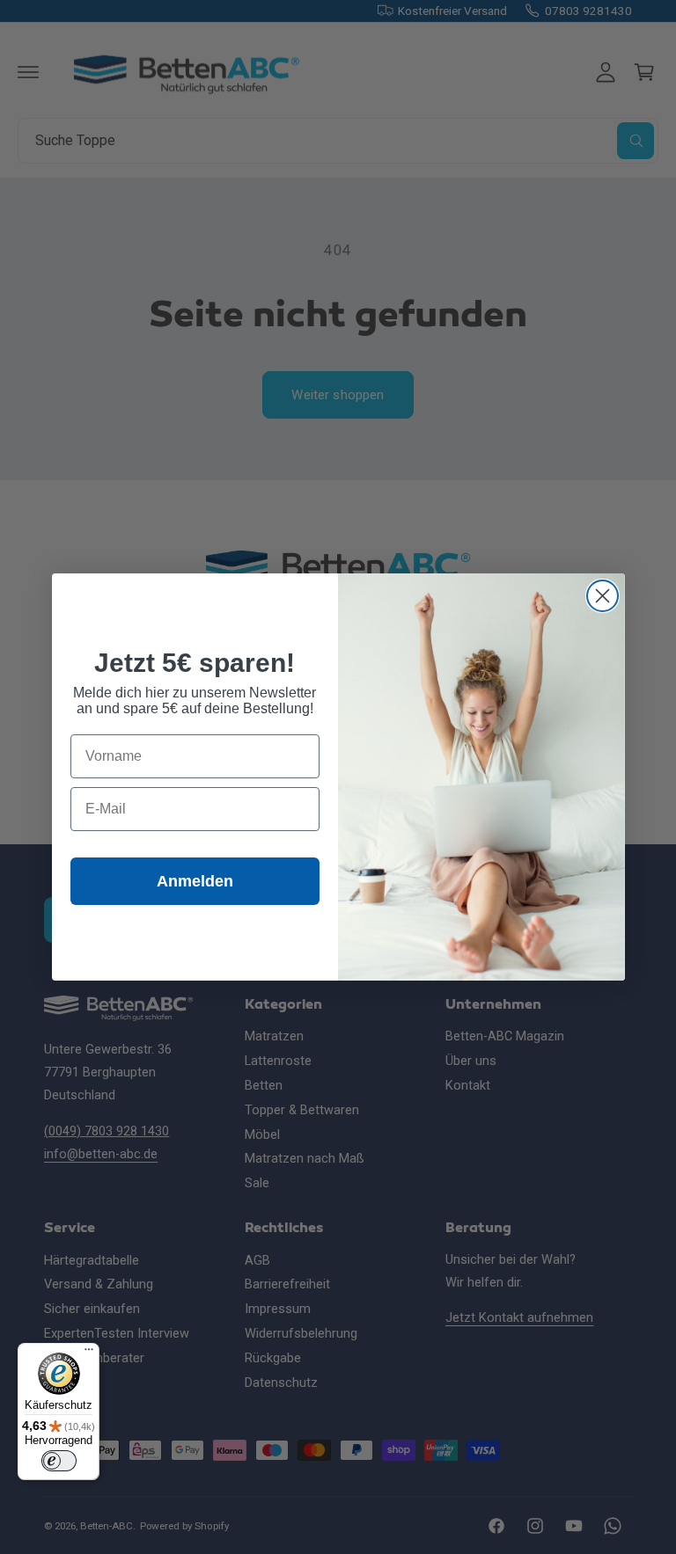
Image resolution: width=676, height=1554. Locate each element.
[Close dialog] (602, 595)
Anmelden (195, 881)
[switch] (59, 1460)
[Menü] (88, 1353)
